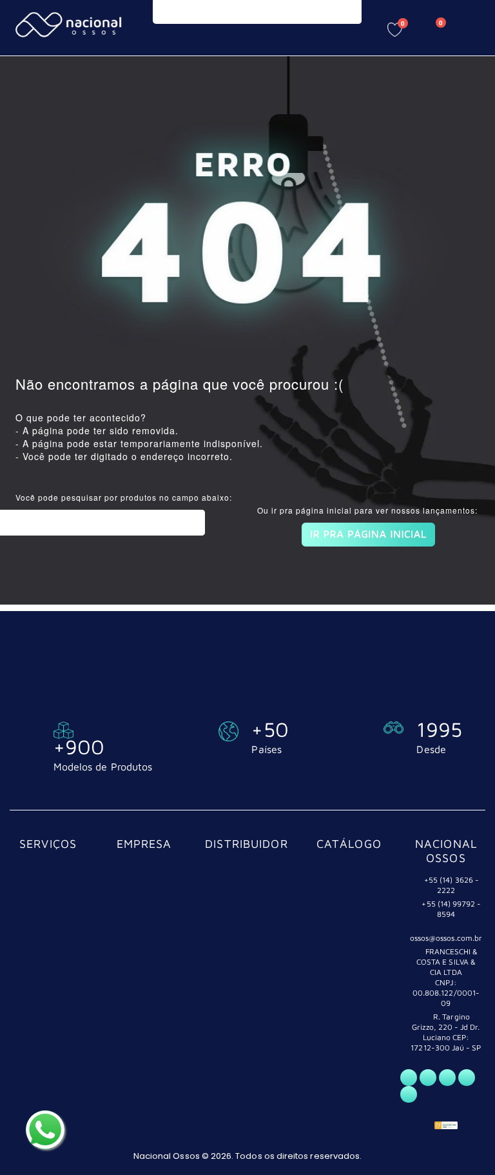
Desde (430, 749)
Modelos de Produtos (102, 766)
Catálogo (349, 843)
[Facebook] (428, 1077)
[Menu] (169, 27)
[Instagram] (447, 1077)
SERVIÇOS (48, 843)
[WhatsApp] (408, 1077)
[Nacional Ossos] (70, 25)
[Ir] (192, 523)
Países (266, 749)
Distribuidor (246, 843)
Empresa (144, 843)
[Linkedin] (408, 1094)
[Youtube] (466, 1077)
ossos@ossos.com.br (446, 938)
